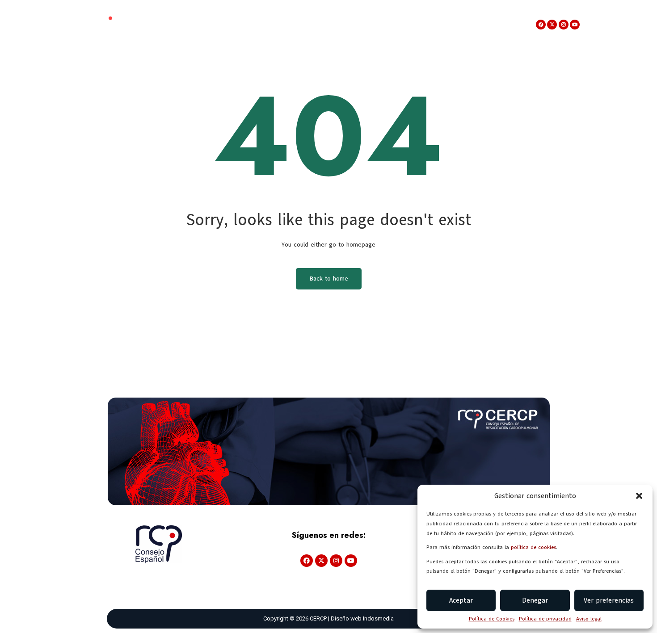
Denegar (535, 600)
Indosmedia (378, 618)
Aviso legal (589, 618)
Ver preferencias (609, 600)
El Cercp (190, 24)
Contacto (494, 24)
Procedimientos (434, 24)
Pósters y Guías (365, 24)
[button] (639, 495)
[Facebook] (541, 24)
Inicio (157, 24)
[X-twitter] (552, 24)
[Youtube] (575, 24)
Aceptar (461, 600)
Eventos (237, 24)
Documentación (295, 24)
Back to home (328, 278)
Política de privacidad (545, 618)
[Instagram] (564, 24)
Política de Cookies (491, 618)
